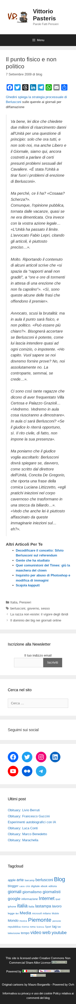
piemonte (56, 921)
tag (54, 926)
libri (17, 913)
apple (12, 880)
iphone (12, 906)
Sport (48, 926)
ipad (58, 899)
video (35, 932)
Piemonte (39, 920)
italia (22, 906)
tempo (25, 933)
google (14, 898)
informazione (29, 899)
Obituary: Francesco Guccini (29, 816)
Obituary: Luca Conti (23, 828)
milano (47, 913)
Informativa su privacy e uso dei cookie (27, 993)
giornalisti (52, 891)
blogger (13, 886)
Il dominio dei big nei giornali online (35, 620)
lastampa (43, 906)
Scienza (40, 927)
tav (59, 926)
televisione (14, 933)
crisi (28, 886)
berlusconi (17, 608)
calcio (22, 886)
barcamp (29, 880)
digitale (35, 886)
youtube (59, 932)
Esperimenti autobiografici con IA (32, 822)
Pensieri (25, 602)
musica (23, 921)
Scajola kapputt (28, 585)
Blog (59, 879)
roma (32, 926)
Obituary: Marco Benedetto (27, 834)
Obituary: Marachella (23, 840)
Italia (13, 602)
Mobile (55, 913)
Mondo (13, 921)
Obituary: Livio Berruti (24, 810)
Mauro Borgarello (39, 984)
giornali (14, 891)
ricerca (25, 926)
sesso (45, 608)
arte (20, 879)
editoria (53, 886)
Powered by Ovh (63, 984)
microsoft (37, 913)
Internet (47, 898)
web (46, 932)
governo (33, 608)
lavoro (57, 906)
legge (11, 913)
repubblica (14, 926)
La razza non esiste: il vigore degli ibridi (39, 614)
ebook (44, 886)
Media (25, 913)
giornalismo (32, 892)
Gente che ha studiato (33, 560)
